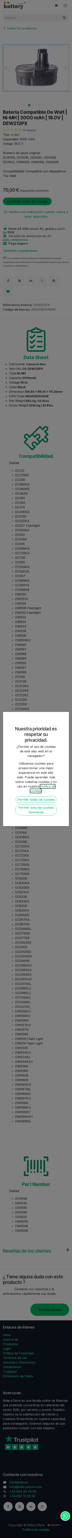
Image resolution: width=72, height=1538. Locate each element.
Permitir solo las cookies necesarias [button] (36, 810)
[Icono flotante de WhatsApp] (65, 1516)
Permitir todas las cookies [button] (36, 799)
